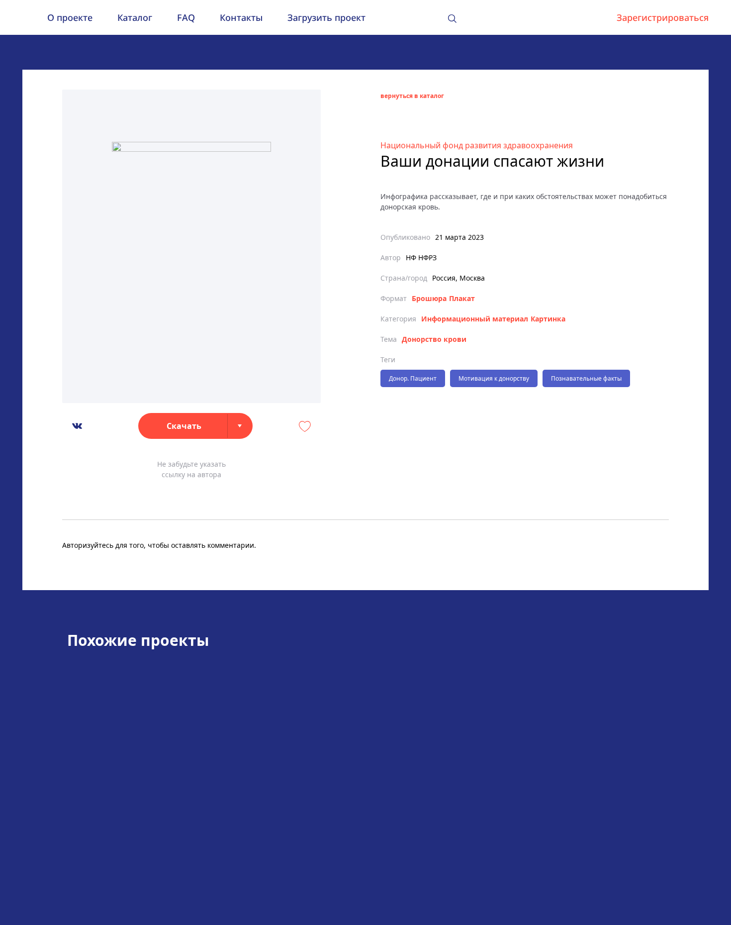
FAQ (186, 17)
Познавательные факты (586, 378)
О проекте (69, 17)
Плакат (462, 298)
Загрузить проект (326, 17)
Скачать (184, 425)
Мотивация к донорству (493, 378)
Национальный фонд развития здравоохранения (476, 145)
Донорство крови (434, 339)
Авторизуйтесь (87, 545)
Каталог (134, 17)
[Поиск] (452, 18)
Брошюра (429, 298)
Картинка (548, 318)
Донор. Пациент (413, 378)
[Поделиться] (77, 426)
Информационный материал (474, 318)
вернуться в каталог (412, 96)
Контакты (241, 17)
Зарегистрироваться (663, 17)
